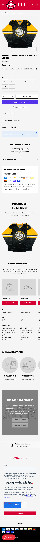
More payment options (20, 107)
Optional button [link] (20, 420)
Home (3, 13)
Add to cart (27, 96)
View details (10, 302)
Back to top (20, 523)
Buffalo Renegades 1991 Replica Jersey (16, 13)
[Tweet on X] (8, 127)
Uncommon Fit (6, 61)
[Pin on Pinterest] (15, 127)
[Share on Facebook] (12, 127)
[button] (37, 5)
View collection (9, 379)
